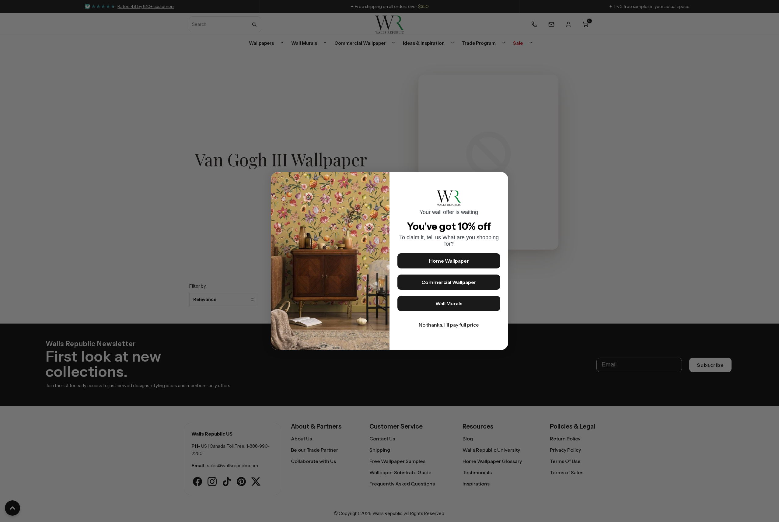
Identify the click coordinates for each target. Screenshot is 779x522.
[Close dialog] (500, 179)
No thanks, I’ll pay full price (449, 325)
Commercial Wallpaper (448, 282)
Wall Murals (449, 303)
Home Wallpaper (449, 261)
